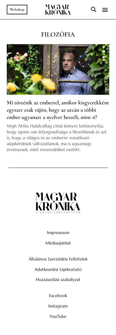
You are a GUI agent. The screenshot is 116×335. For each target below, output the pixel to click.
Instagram (58, 306)
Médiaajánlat (58, 243)
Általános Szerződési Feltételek (58, 259)
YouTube (58, 316)
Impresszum (58, 232)
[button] (93, 9)
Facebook (58, 295)
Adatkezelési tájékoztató (58, 269)
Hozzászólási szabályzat (58, 279)
